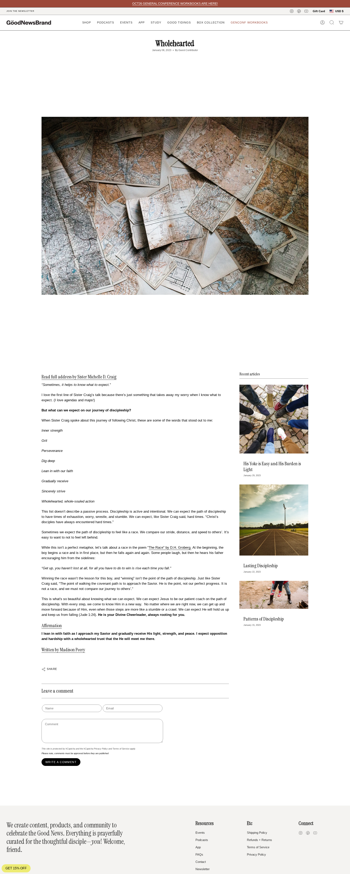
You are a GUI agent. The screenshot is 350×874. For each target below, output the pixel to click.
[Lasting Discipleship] (273, 520)
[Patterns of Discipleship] (273, 595)
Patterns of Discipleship (263, 619)
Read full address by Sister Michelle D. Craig (79, 377)
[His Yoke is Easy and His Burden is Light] (273, 419)
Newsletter (202, 869)
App (198, 847)
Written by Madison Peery (63, 649)
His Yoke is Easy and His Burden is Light (272, 466)
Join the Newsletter (20, 11)
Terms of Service (121, 748)
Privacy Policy (101, 748)
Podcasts (201, 840)
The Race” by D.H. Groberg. (170, 547)
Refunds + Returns (259, 840)
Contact (200, 861)
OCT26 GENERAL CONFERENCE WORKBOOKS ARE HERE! (175, 3)
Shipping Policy (257, 832)
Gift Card (319, 11)
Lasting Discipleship (260, 565)
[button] (86, 22)
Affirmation (52, 625)
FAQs (199, 854)
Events (200, 832)
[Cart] (341, 22)
